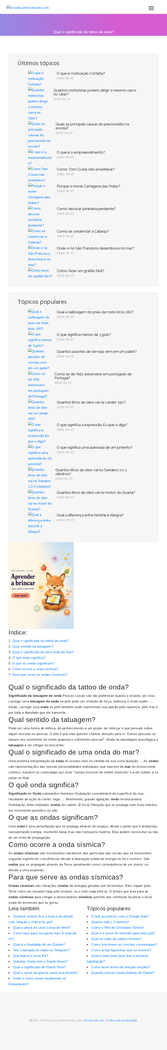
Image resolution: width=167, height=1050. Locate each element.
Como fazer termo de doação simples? (120, 967)
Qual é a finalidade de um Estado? (39, 944)
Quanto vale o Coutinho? (110, 922)
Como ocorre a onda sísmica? (35, 669)
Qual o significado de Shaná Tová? (39, 967)
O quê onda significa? (28, 658)
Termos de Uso (94, 1020)
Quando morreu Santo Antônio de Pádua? (122, 973)
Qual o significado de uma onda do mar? (43, 652)
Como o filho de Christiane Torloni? (117, 927)
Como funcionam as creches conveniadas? (124, 944)
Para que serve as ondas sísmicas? (39, 674)
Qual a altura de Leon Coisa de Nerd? (41, 927)
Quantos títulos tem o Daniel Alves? (40, 961)
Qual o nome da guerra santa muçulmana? (45, 973)
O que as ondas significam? (33, 663)
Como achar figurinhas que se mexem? (121, 950)
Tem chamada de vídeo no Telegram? (41, 950)
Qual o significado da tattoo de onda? (40, 641)
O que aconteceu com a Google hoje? (120, 916)
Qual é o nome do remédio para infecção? (123, 933)
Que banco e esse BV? (30, 956)
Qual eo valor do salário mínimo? (116, 939)
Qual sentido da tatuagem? (32, 646)
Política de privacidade (122, 1020)
